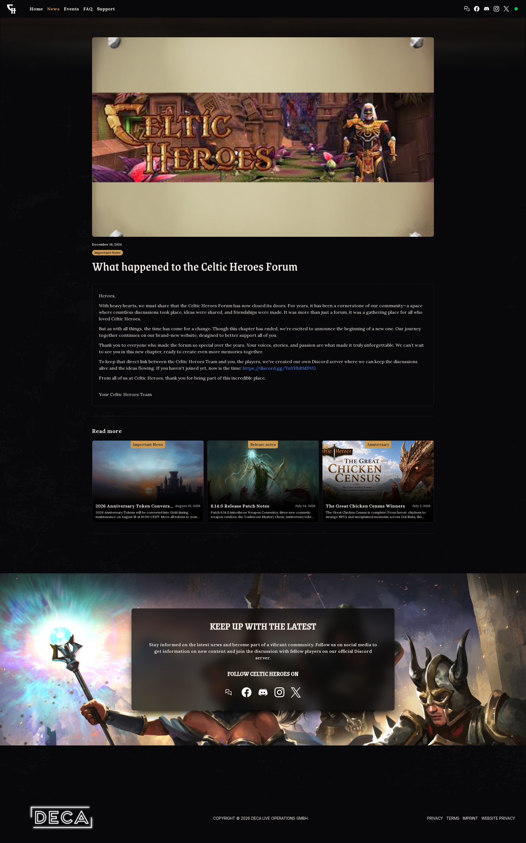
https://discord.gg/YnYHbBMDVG (279, 368)
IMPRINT (470, 818)
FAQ (88, 9)
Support (106, 9)
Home (36, 9)
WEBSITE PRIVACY (498, 818)
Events (71, 9)
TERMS (452, 818)
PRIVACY (435, 818)
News (53, 9)
